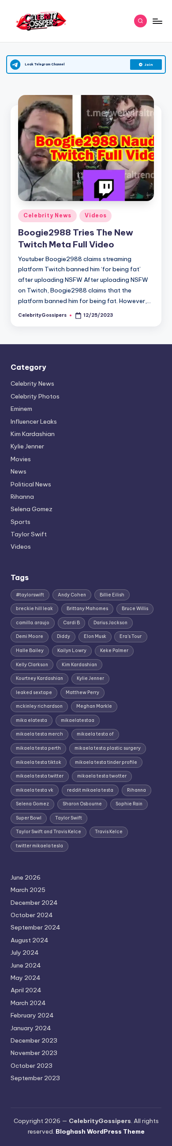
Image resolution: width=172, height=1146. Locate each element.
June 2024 (26, 965)
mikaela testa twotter (102, 776)
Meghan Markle (94, 706)
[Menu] (157, 21)
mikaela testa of (95, 734)
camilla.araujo (32, 623)
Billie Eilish (112, 595)
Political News (31, 484)
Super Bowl (28, 818)
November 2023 (34, 1053)
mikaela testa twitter (40, 776)
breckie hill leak (34, 608)
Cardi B (71, 623)
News (18, 471)
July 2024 (25, 952)
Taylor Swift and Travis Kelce (48, 832)
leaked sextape (34, 692)
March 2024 (28, 1003)
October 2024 (32, 915)
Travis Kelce (109, 832)
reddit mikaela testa (90, 790)
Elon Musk (95, 636)
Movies (21, 459)
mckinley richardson (39, 706)
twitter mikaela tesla (39, 846)
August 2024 (30, 940)
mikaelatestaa (77, 720)
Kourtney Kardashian (39, 678)
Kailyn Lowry (71, 650)
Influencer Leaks (34, 421)
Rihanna (22, 497)
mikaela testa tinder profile (106, 762)
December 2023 (34, 1040)
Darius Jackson (110, 623)
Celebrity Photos (35, 396)
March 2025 (28, 890)
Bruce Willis (135, 608)
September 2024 (35, 927)
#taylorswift (30, 595)
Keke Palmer (114, 650)
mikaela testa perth (38, 748)
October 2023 (31, 1066)
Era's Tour (131, 636)
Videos (95, 215)
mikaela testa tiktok (38, 762)
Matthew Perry (82, 692)
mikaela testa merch (39, 734)
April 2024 (26, 990)
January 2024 (31, 1028)
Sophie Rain (129, 804)
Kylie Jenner (27, 446)
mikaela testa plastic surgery (108, 748)
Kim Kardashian (33, 434)
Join (149, 64)
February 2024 (32, 1015)
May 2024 (26, 978)
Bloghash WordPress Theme (100, 1131)
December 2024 (34, 903)
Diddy (63, 636)
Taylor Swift (29, 534)
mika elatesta (31, 720)
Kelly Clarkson (32, 665)
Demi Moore (29, 636)
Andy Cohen (72, 595)
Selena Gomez (31, 509)
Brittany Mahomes (87, 608)
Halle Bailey (30, 650)
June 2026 (26, 877)
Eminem (21, 409)
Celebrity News (47, 215)
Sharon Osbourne (82, 804)
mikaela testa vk (34, 790)
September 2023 (35, 1078)
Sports (20, 522)
